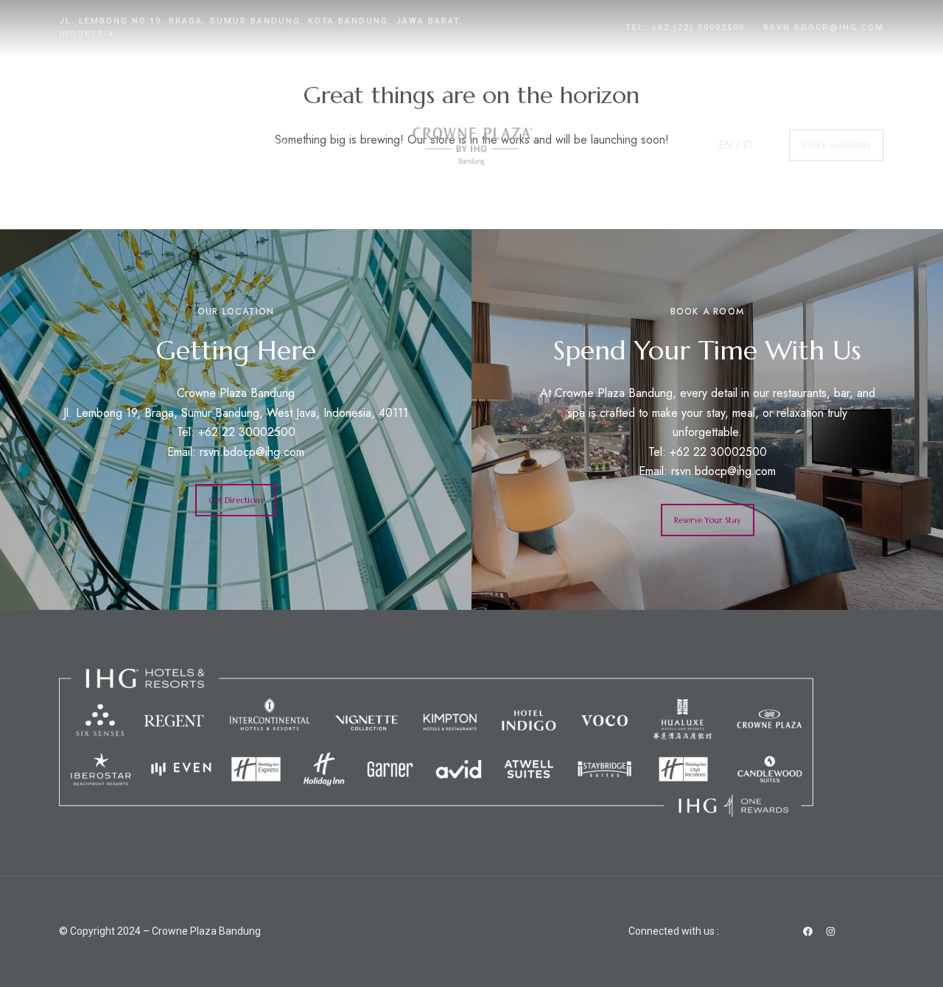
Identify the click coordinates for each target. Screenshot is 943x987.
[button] (836, 145)
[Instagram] (830, 931)
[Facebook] (807, 931)
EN (725, 145)
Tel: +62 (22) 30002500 (685, 27)
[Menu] (72, 98)
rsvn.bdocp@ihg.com (823, 27)
